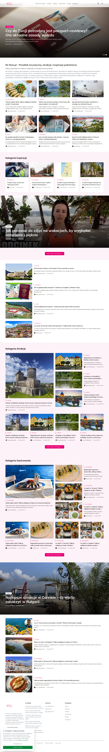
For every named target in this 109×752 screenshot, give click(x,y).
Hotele (8, 134)
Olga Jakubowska (9, 238)
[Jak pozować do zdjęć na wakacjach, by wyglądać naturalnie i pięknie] (54, 222)
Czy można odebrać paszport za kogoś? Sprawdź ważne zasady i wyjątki (33, 717)
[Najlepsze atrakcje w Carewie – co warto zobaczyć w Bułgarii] (54, 588)
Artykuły (28, 703)
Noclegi (69, 3)
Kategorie (68, 703)
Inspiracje (49, 3)
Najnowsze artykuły (40, 3)
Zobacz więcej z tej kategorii (54, 253)
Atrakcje (55, 3)
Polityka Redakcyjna (49, 743)
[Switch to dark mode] (102, 3)
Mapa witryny (58, 743)
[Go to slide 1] (103, 54)
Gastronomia (62, 3)
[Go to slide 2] (104, 54)
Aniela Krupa (8, 44)
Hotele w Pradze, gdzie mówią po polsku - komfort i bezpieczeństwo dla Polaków (34, 732)
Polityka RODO (40, 743)
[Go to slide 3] (106, 54)
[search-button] (98, 3)
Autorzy (47, 703)
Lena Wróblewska (9, 605)
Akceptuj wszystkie (17, 747)
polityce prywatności (23, 740)
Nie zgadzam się (18, 743)
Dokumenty (75, 3)
